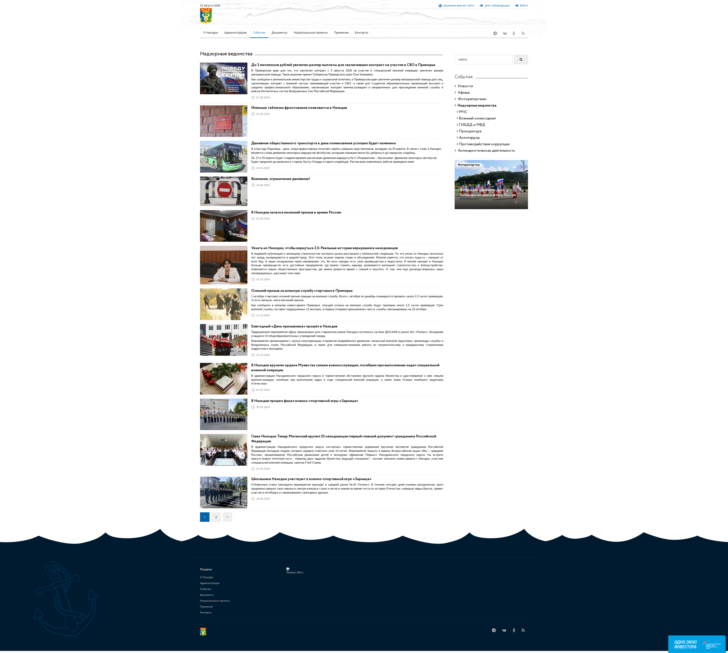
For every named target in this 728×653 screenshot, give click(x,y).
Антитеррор (469, 133)
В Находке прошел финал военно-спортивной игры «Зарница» (304, 396)
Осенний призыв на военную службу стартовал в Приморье (302, 286)
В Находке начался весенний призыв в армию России (296, 207)
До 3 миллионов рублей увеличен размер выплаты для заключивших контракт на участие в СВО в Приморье (343, 60)
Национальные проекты (311, 32)
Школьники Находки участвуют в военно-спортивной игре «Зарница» (311, 474)
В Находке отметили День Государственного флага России (488, 187)
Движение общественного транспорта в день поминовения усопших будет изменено (323, 138)
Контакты (361, 32)
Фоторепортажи (471, 94)
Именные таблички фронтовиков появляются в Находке (299, 103)
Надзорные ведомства (476, 100)
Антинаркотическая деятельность (485, 145)
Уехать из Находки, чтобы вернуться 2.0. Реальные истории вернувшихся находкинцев (324, 243)
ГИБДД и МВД (471, 120)
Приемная (341, 32)
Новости (464, 81)
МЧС (462, 107)
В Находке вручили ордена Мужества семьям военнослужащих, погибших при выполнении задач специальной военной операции (345, 363)
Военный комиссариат (477, 113)
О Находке (210, 32)
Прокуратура (469, 126)
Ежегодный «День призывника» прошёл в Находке (294, 321)
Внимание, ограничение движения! (281, 174)
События (259, 32)
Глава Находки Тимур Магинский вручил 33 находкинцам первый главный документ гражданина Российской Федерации (343, 434)
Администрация (235, 32)
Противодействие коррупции (484, 139)
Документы (279, 32)
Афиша (463, 87)
